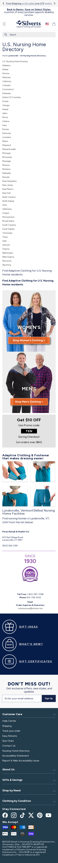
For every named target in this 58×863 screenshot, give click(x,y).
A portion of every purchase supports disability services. (29, 12)
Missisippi (6, 161)
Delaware (6, 93)
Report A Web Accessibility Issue (20, 760)
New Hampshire (9, 181)
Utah (4, 241)
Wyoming (6, 265)
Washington (7, 253)
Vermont (6, 245)
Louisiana (6, 137)
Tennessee (7, 233)
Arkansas (6, 77)
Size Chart (8, 740)
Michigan (6, 153)
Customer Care (12, 714)
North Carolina (8, 197)
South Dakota (8, 229)
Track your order (11, 730)
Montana (6, 169)
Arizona (5, 73)
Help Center (9, 720)
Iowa (4, 125)
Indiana (5, 121)
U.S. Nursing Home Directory (15, 61)
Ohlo (4, 205)
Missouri (6, 165)
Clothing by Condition (16, 801)
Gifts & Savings (12, 780)
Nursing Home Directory (16, 750)
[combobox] (29, 34)
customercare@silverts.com (30, 608)
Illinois (5, 117)
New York (6, 193)
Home (4, 56)
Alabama (6, 65)
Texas (5, 237)
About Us (8, 769)
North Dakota (8, 201)
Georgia (5, 105)
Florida (5, 101)
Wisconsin (7, 261)
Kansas (5, 129)
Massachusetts (9, 149)
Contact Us (8, 745)
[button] (4, 24)
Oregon (5, 213)
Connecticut (8, 89)
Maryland (6, 145)
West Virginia (8, 257)
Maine (5, 141)
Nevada (5, 177)
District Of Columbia (11, 97)
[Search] (6, 34)
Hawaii (5, 109)
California (6, 81)
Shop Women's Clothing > (29, 340)
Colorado (6, 85)
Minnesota (7, 157)
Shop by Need (11, 790)
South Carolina (9, 225)
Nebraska (6, 173)
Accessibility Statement (15, 755)
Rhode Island (8, 221)
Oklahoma (7, 209)
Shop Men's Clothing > (29, 401)
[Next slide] (54, 3)
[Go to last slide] (4, 3)
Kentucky (6, 133)
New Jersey (7, 185)
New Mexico (7, 189)
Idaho (4, 113)
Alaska (5, 69)
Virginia (5, 249)
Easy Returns (9, 735)
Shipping (7, 725)
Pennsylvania (8, 217)
